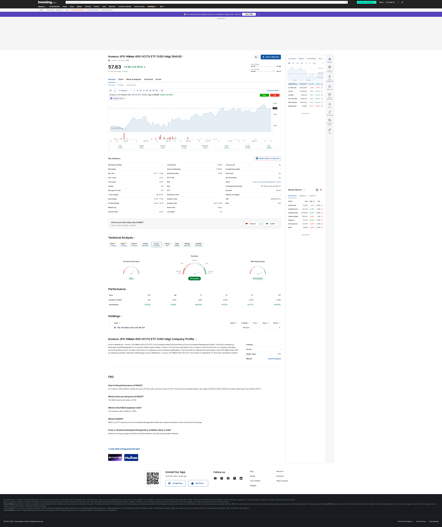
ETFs (41, 10)
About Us (279, 471)
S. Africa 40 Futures (295, 88)
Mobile (252, 476)
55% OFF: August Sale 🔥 (366, 2)
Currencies (292, 59)
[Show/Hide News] (162, 90)
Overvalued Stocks (107, 10)
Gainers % (302, 196)
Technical (148, 79)
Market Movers (295, 190)
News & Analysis (133, 79)
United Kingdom (274, 359)
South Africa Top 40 (295, 84)
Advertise (280, 476)
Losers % (312, 196)
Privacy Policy (421, 521)
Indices (301, 59)
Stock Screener (139, 6)
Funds (67, 10)
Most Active (292, 196)
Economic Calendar (124, 6)
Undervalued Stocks (92, 10)
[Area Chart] (115, 90)
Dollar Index (292, 106)
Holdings (121, 85)
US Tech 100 (292, 99)
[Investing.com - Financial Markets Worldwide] (47, 2)
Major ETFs (50, 10)
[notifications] (398, 2)
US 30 (290, 91)
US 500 (290, 95)
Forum (158, 79)
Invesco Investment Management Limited (267, 182)
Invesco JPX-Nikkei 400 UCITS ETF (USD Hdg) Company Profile (151, 339)
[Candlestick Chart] (110, 90)
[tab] (113, 244)
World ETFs (59, 10)
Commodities (311, 59)
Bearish (253, 224)
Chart (120, 79)
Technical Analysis (120, 237)
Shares (321, 59)
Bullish (272, 224)
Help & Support (282, 481)
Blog (251, 471)
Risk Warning (434, 521)
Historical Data (131, 85)
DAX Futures (292, 102)
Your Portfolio (255, 481)
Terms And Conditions (405, 521)
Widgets (253, 485)
